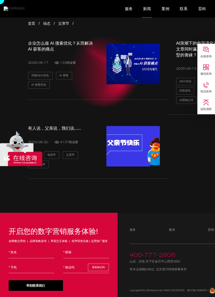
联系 (184, 9)
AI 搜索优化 (38, 84)
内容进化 (185, 90)
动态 (46, 23)
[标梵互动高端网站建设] (14, 8)
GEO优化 (185, 81)
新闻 (147, 9)
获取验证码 (98, 267)
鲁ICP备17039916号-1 (198, 290)
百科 (202, 9)
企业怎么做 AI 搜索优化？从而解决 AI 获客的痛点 (60, 46)
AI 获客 (64, 75)
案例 (165, 9)
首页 (31, 23)
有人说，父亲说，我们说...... (54, 128)
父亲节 (63, 23)
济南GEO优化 (40, 75)
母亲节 (51, 154)
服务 (129, 9)
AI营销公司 (186, 100)
